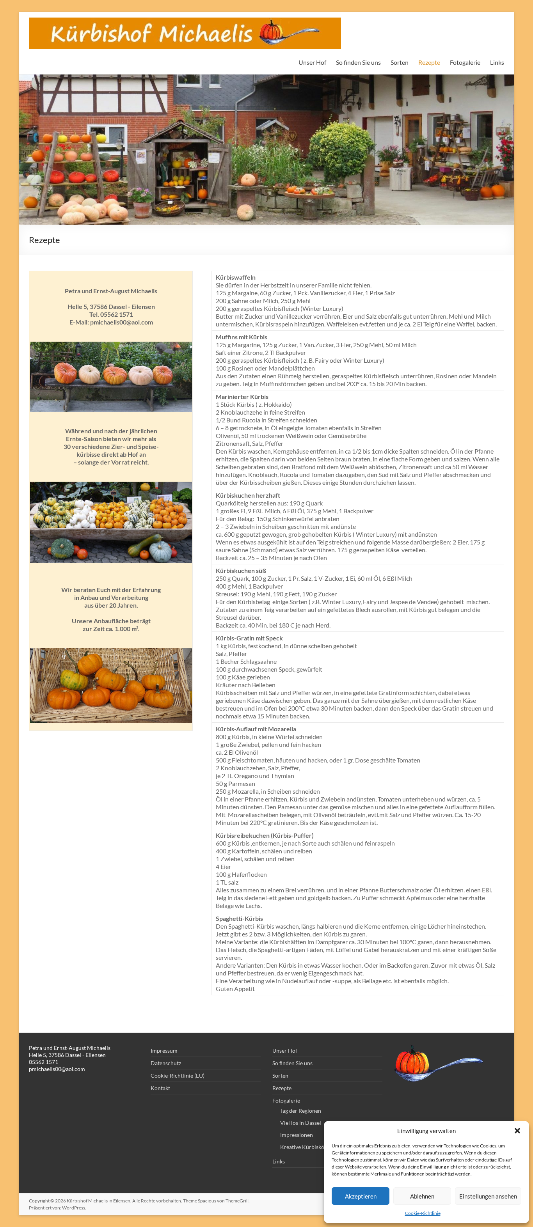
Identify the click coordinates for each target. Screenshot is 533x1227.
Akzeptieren (361, 1196)
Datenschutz (166, 1063)
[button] (517, 1131)
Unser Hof (312, 62)
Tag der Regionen (300, 1110)
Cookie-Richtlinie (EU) (177, 1075)
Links (497, 62)
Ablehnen (422, 1196)
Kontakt (160, 1088)
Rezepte (429, 62)
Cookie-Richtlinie (423, 1213)
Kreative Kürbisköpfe (306, 1147)
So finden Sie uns (358, 62)
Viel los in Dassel (300, 1122)
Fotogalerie (465, 62)
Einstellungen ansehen (488, 1196)
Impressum (164, 1050)
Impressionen (296, 1134)
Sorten (400, 62)
